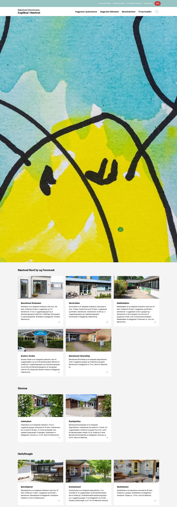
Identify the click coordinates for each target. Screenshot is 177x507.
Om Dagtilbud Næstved (134, 3)
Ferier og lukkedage (105, 3)
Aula (157, 3)
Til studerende (148, 3)
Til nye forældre (144, 12)
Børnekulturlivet (128, 12)
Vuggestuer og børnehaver (86, 12)
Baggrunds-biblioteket (109, 12)
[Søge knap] (157, 11)
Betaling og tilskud (119, 3)
